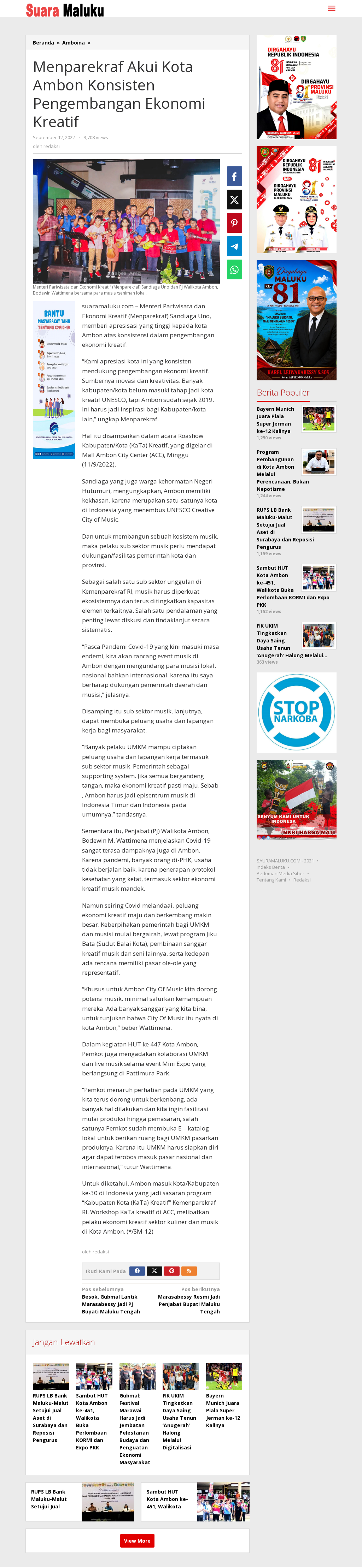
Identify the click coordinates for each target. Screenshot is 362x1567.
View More (137, 1540)
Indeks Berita (271, 867)
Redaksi (302, 880)
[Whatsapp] (234, 269)
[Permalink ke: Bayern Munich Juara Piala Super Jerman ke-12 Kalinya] (224, 1376)
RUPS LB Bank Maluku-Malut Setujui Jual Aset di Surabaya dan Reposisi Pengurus (51, 1417)
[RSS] (189, 1271)
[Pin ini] (234, 223)
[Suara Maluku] (64, 8)
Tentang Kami (271, 880)
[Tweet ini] (234, 199)
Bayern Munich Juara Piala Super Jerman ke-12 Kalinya (223, 1410)
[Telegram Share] (234, 246)
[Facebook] (137, 1271)
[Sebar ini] (234, 176)
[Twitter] (154, 1271)
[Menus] (332, 8)
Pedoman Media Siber (280, 873)
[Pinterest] (172, 1271)
